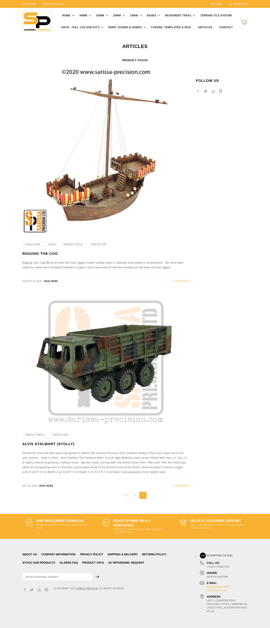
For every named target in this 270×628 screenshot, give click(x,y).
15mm (134, 15)
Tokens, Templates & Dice (171, 27)
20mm (117, 15)
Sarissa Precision (87, 588)
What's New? (29, 3)
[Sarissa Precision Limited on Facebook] (198, 91)
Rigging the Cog (40, 254)
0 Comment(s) (181, 281)
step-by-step (98, 244)
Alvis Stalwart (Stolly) (48, 444)
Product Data (93, 562)
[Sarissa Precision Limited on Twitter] (205, 91)
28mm (100, 15)
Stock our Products (38, 562)
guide (52, 244)
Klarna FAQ (69, 562)
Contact (226, 27)
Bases (151, 15)
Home (66, 15)
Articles (205, 27)
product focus (73, 244)
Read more (51, 281)
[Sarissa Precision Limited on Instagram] (220, 91)
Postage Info (56, 3)
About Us (29, 554)
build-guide (32, 244)
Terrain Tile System (216, 15)
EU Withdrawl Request (126, 562)
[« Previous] (127, 495)
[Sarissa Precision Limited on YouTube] (213, 91)
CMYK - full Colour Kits (80, 27)
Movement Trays (178, 15)
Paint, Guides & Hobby (125, 27)
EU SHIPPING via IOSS (219, 555)
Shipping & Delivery (123, 554)
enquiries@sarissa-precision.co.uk (219, 588)
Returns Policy (154, 554)
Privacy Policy (91, 554)
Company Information (58, 554)
